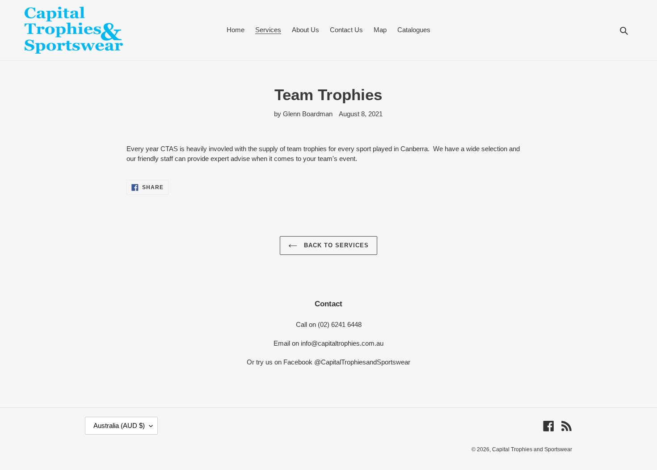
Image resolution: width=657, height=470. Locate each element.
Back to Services (335, 245)
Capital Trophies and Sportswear (532, 449)
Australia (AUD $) (119, 425)
